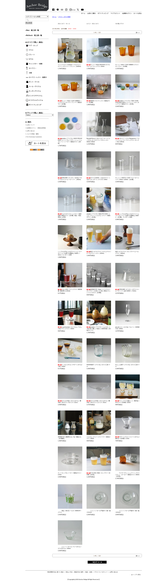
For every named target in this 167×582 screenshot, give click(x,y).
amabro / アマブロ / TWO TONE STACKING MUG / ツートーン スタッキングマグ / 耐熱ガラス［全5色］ (127, 102)
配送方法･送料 (78, 572)
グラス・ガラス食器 (64, 16)
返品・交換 (88, 572)
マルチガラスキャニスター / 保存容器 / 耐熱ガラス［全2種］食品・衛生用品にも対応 (69, 215)
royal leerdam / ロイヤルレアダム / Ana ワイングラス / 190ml (70, 327)
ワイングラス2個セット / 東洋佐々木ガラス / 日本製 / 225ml (127, 401)
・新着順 (74, 28)
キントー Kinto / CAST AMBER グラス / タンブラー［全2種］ (127, 65)
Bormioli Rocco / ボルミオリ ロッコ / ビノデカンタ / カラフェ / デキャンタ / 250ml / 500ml (98, 140)
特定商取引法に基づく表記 (55, 572)
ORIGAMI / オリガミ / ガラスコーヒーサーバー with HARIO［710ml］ (127, 290)
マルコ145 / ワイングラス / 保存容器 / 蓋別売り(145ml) (70, 290)
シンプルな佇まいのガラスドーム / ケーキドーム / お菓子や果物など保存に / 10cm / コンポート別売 (70, 253)
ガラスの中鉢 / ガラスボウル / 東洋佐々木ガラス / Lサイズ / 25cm (98, 401)
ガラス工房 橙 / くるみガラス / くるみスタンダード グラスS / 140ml (98, 178)
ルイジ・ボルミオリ (93, 23)
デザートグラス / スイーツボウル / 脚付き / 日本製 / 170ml (127, 437)
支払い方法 (69, 572)
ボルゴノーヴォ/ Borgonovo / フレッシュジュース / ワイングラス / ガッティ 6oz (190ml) (127, 140)
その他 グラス (119, 23)
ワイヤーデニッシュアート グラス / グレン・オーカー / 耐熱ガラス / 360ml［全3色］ (127, 474)
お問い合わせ (114, 572)
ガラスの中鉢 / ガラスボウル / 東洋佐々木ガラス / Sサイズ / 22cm (69, 401)
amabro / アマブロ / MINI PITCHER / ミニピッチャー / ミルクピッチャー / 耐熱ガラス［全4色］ (98, 215)
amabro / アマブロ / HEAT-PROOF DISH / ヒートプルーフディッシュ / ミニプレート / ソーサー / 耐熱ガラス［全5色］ (70, 141)
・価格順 (69, 28)
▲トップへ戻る (136, 574)
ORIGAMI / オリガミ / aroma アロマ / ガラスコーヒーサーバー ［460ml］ (70, 178)
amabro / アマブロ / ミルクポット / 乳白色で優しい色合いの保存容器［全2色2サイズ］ (99, 328)
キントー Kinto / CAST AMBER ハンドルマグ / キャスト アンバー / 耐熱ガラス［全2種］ (70, 102)
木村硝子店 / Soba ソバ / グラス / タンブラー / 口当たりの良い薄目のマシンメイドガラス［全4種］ (99, 291)
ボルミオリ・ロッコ (64, 23)
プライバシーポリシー (101, 572)
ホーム (54, 16)
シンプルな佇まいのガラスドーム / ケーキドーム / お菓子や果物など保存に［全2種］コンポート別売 (127, 215)
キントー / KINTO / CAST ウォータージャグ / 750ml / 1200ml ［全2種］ (127, 178)
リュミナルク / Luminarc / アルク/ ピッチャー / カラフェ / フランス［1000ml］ (70, 65)
